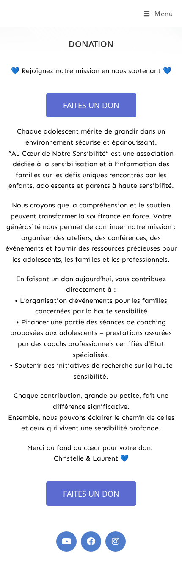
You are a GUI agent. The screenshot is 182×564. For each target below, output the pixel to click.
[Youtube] (66, 541)
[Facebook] (91, 541)
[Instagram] (115, 541)
